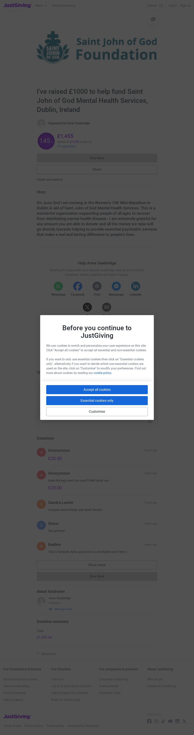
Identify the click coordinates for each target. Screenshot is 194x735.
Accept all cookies (97, 390)
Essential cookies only (97, 400)
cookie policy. (103, 373)
